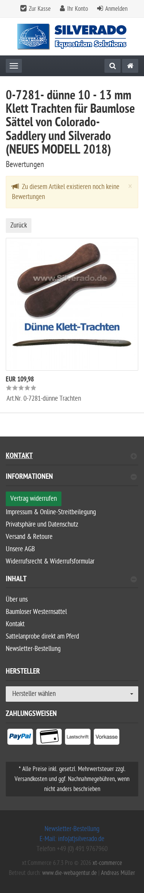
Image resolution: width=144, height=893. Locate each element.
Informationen (29, 477)
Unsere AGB (20, 549)
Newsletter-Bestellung (33, 649)
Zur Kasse (40, 8)
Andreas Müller (118, 873)
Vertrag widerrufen (33, 499)
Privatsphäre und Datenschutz (42, 524)
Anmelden (116, 8)
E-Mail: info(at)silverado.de (72, 839)
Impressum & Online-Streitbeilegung (51, 512)
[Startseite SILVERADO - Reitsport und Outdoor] (72, 37)
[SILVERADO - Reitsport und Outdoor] (130, 66)
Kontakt (19, 457)
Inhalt (16, 580)
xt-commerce (107, 863)
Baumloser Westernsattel (36, 612)
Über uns (17, 599)
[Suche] (112, 66)
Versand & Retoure (29, 537)
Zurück (18, 225)
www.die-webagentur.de (69, 873)
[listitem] (20, 738)
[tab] (72, 479)
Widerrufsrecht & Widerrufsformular (50, 561)
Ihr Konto (77, 8)
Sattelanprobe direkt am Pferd (42, 636)
